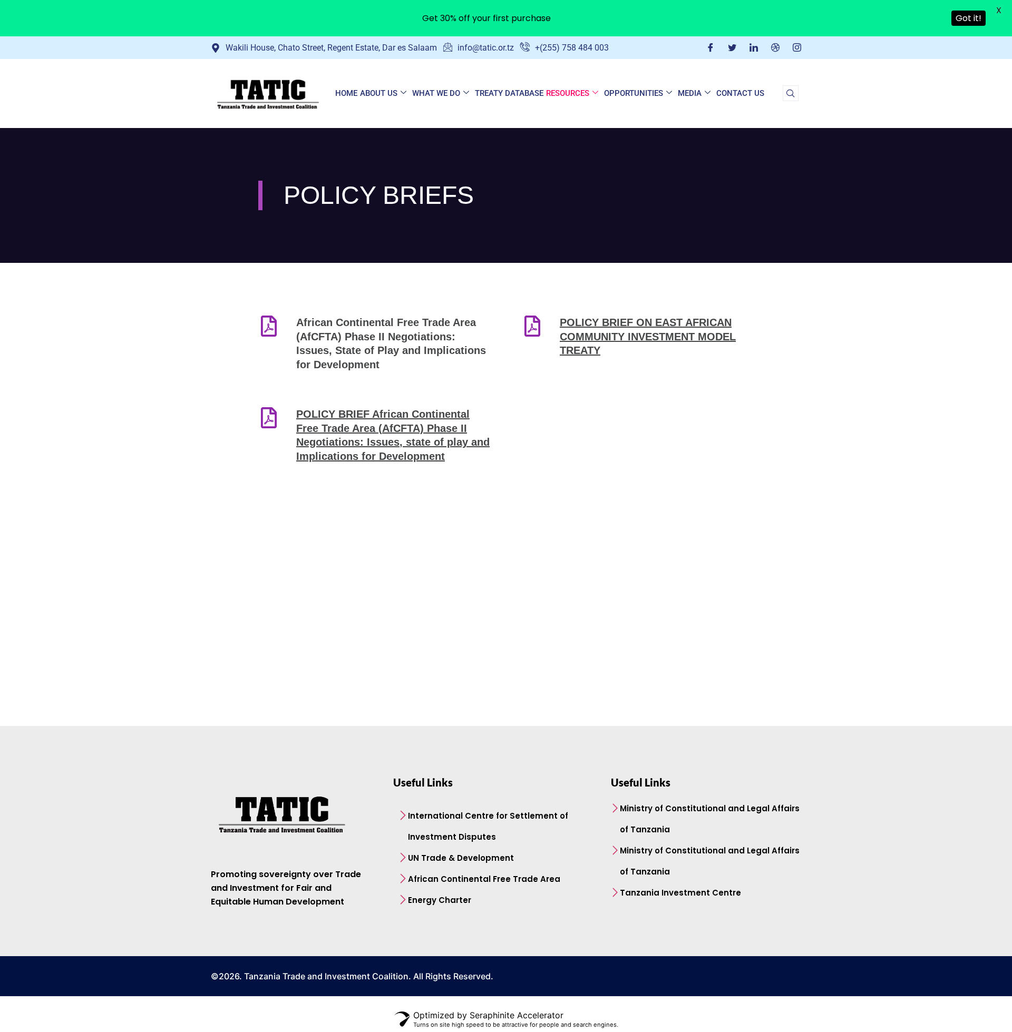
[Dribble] (775, 47)
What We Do (436, 93)
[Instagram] (797, 47)
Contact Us (740, 93)
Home (346, 93)
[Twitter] (732, 47)
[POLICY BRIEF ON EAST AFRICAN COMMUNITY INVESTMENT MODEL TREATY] (532, 326)
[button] (791, 93)
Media (690, 93)
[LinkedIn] (754, 47)
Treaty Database (509, 93)
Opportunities (633, 93)
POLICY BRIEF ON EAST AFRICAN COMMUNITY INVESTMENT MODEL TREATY (648, 336)
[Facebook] (710, 47)
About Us (378, 93)
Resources (567, 93)
